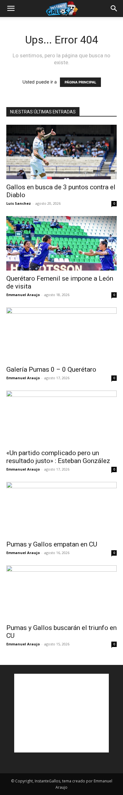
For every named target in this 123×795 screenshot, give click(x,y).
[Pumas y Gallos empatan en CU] (61, 509)
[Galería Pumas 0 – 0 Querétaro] (61, 334)
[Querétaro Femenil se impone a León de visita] (61, 243)
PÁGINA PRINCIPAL (80, 82)
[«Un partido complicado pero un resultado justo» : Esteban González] (61, 418)
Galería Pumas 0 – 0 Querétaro (51, 369)
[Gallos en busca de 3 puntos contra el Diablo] (61, 152)
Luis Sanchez (18, 203)
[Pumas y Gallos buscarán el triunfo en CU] (61, 592)
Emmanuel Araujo (23, 294)
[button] (11, 8)
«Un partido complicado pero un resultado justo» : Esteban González (58, 457)
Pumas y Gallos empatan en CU (51, 544)
